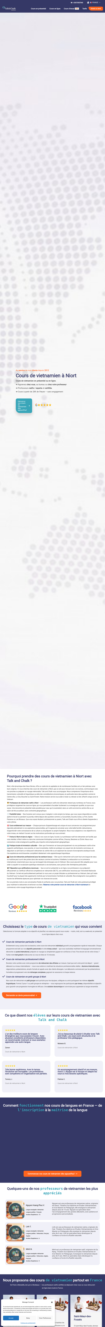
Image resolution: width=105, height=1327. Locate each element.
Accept (11, 1318)
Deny (28, 1318)
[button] (52, 1302)
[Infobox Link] (17, 908)
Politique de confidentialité (28, 1323)
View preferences (45, 1318)
